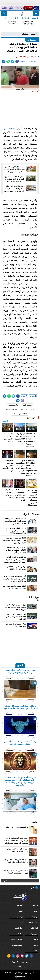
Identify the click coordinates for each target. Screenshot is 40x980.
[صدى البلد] (20, 13)
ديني (21, 922)
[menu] (36, 13)
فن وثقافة (34, 917)
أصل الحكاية (19, 928)
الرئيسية (35, 18)
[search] (4, 13)
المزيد (5, 881)
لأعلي (33, 888)
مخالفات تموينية (11, 409)
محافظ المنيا (27, 405)
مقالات (35, 951)
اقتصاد (36, 939)
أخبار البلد (14, 18)
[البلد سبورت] (28, 8)
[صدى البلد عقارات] (11, 8)
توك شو (20, 917)
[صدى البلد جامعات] (18, 8)
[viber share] (22, 400)
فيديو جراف (34, 934)
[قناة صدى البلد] (36, 8)
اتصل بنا (15, 962)
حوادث (5, 18)
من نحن (25, 962)
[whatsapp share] (8, 61)
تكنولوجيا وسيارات (17, 939)
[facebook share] (17, 61)
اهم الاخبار (25, 18)
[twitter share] (12, 61)
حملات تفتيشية (13, 405)
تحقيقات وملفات (17, 945)
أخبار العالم (34, 928)
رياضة (21, 911)
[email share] (3, 61)
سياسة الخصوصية (20, 967)
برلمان (36, 945)
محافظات (25, 34)
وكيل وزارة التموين (27, 409)
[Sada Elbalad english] (4, 8)
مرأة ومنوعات (33, 922)
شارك (22, 61)
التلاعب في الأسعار (20, 414)
